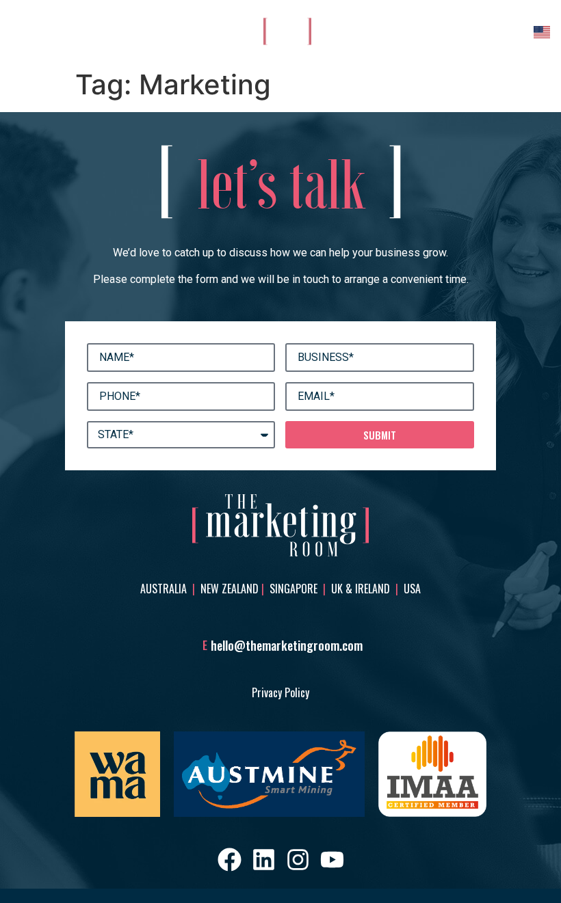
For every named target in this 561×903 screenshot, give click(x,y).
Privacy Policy (280, 692)
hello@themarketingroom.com (287, 645)
